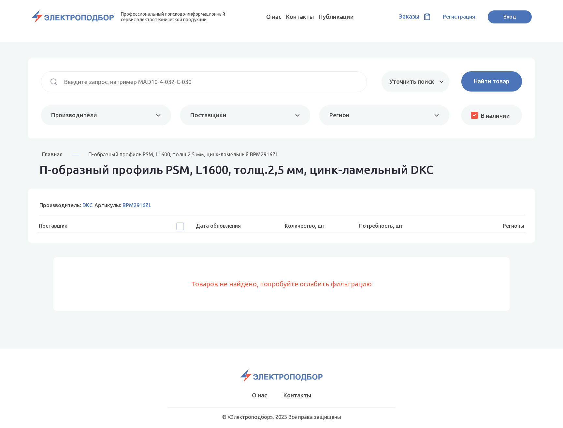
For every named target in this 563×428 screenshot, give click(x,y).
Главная (52, 154)
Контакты (300, 16)
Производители (74, 115)
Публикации (336, 16)
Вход (509, 17)
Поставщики (208, 115)
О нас (274, 16)
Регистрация (459, 17)
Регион (339, 115)
